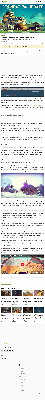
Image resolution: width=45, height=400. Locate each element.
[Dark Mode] (39, 2)
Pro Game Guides (22, 367)
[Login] (43, 2)
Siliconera (22, 374)
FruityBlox (22, 387)
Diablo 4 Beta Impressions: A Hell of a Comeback (5, 317)
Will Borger (3, 320)
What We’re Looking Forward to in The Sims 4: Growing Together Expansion (16, 318)
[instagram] (5, 351)
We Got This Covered (22, 376)
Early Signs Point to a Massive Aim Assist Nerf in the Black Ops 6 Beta (6, 301)
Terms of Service (4, 356)
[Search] (36, 2)
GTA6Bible (22, 390)
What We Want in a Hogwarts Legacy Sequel (38, 317)
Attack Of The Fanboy (22, 371)
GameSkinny (22, 381)
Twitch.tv (13, 132)
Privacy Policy (3, 358)
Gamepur (22, 370)
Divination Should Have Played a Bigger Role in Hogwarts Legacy (28, 318)
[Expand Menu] (41, 2)
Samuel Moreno (15, 304)
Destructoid (22, 377)
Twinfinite (22, 368)
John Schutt (3, 304)
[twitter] (7, 351)
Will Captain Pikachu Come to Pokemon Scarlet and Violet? (39, 300)
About (2, 355)
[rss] (2, 351)
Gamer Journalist (23, 379)
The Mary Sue (22, 384)
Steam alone (32, 121)
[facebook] (10, 351)
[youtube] (13, 351)
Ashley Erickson (14, 321)
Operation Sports (23, 382)
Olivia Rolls (25, 304)
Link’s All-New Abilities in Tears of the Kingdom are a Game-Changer (27, 301)
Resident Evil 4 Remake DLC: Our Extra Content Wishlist (16, 301)
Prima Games (22, 373)
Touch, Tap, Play (22, 385)
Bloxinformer (22, 388)
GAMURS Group (42, 393)
